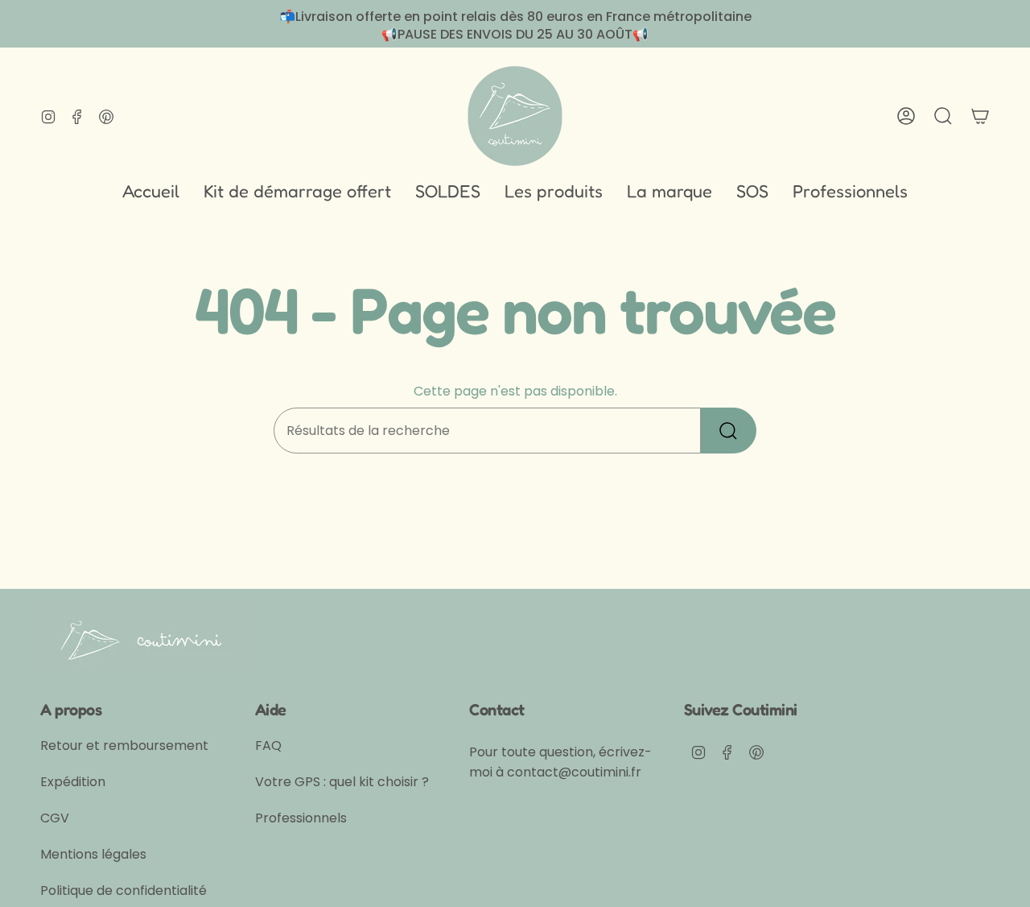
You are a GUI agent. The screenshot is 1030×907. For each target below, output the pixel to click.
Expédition (72, 781)
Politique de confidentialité (123, 890)
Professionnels (301, 818)
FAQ (268, 745)
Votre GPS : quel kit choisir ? (342, 781)
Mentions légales (93, 854)
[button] (553, 191)
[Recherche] (728, 431)
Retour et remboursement (124, 745)
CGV (54, 818)
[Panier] (980, 116)
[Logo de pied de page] (144, 637)
